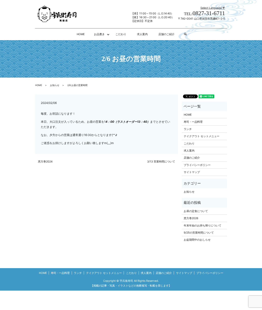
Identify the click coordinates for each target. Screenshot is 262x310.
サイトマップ (192, 172)
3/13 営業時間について (161, 161)
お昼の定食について (196, 211)
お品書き (99, 34)
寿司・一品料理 (193, 121)
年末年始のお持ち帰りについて (202, 225)
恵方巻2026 (191, 218)
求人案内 (142, 34)
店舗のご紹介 (166, 34)
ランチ (188, 129)
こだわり (120, 34)
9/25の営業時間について (199, 232)
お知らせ (54, 85)
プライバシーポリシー (197, 165)
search (188, 34)
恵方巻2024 (45, 161)
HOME (81, 34)
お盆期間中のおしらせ (197, 239)
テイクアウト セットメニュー (201, 136)
